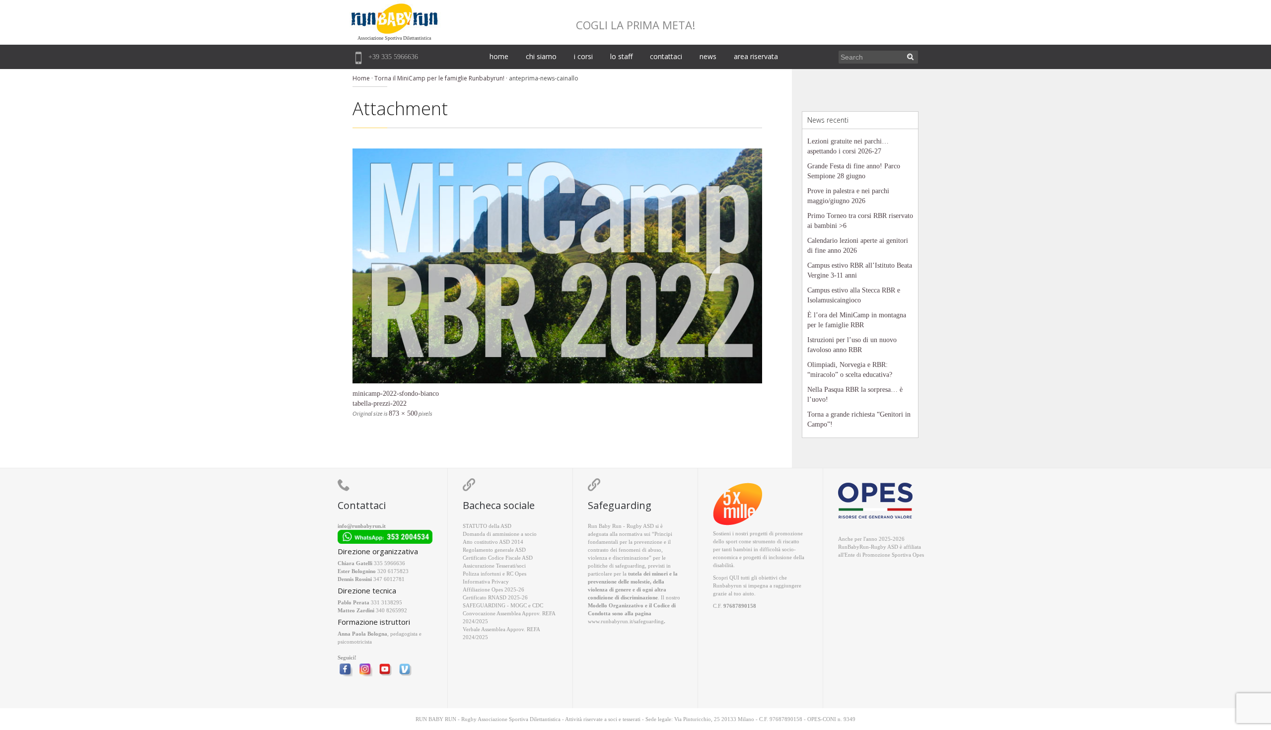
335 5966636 (389, 563)
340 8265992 (391, 610)
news (708, 56)
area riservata (756, 56)
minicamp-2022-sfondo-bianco (396, 393)
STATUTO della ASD (487, 526)
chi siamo (541, 56)
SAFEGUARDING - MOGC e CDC (503, 605)
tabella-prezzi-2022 (380, 403)
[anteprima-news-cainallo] (557, 265)
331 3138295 (386, 602)
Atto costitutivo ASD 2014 (493, 542)
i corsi (583, 56)
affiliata (912, 547)
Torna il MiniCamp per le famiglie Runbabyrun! (439, 78)
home (499, 56)
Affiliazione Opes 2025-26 (493, 589)
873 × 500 (403, 413)
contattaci (666, 56)
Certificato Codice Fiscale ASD (498, 558)
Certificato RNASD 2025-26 (495, 597)
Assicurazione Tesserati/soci (494, 566)
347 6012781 (389, 579)
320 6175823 (393, 571)
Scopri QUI (726, 578)
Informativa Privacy (486, 581)
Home (361, 78)
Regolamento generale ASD (494, 550)
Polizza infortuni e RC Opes (494, 574)
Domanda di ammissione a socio (500, 534)
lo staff (621, 56)
